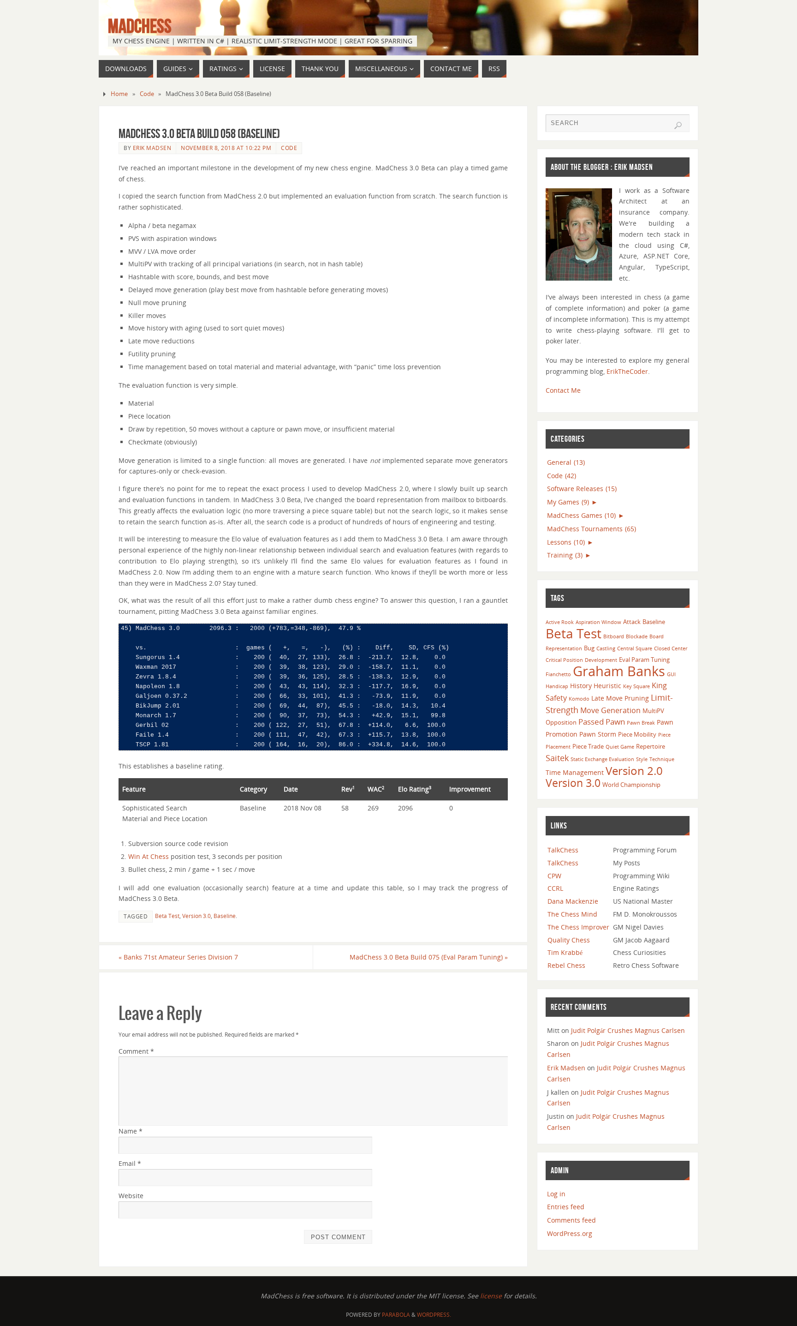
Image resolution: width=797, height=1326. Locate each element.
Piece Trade (588, 746)
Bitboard (613, 636)
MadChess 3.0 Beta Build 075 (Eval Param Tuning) (429, 957)
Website (131, 1195)
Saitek (557, 757)
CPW (554, 875)
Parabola (396, 1315)
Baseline (225, 915)
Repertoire (650, 746)
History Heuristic (595, 685)
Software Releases (582, 488)
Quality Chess (568, 940)
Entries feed (565, 1206)
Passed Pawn (601, 721)
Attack (632, 622)
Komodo (579, 699)
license (491, 1295)
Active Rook (560, 622)
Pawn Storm (597, 734)
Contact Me (563, 390)
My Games (568, 502)
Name (131, 1131)
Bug (589, 648)
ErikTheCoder (627, 371)
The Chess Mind (572, 914)
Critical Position (564, 660)
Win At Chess (148, 856)
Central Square (634, 648)
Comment (136, 1051)
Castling (605, 648)
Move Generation (610, 710)
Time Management (575, 772)
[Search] (678, 125)
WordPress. (434, 1315)
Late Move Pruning (620, 698)
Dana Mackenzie (572, 901)
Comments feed (571, 1220)
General (566, 462)
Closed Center (670, 648)
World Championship (631, 784)
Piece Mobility (637, 734)
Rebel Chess (566, 965)
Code (147, 94)
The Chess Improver (578, 927)
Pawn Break (641, 723)
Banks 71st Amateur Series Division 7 (178, 957)
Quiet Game (620, 747)
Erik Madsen (152, 147)
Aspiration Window (598, 622)
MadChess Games (581, 515)
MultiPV (653, 711)
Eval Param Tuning (644, 659)
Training (565, 555)
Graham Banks (619, 671)
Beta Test (167, 915)
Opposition (561, 722)
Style (642, 759)
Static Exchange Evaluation (602, 759)
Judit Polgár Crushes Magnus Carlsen (628, 1030)
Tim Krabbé (565, 952)
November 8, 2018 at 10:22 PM (226, 147)
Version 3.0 (196, 915)
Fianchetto (558, 674)
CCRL (555, 888)
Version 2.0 (634, 770)
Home (119, 94)
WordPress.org (569, 1233)
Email (130, 1163)
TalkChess (562, 850)
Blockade (637, 636)
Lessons (566, 542)
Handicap (557, 686)
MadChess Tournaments (591, 528)
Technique (661, 759)
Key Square (636, 686)
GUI (671, 674)
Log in (556, 1193)
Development (601, 660)
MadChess (140, 25)
